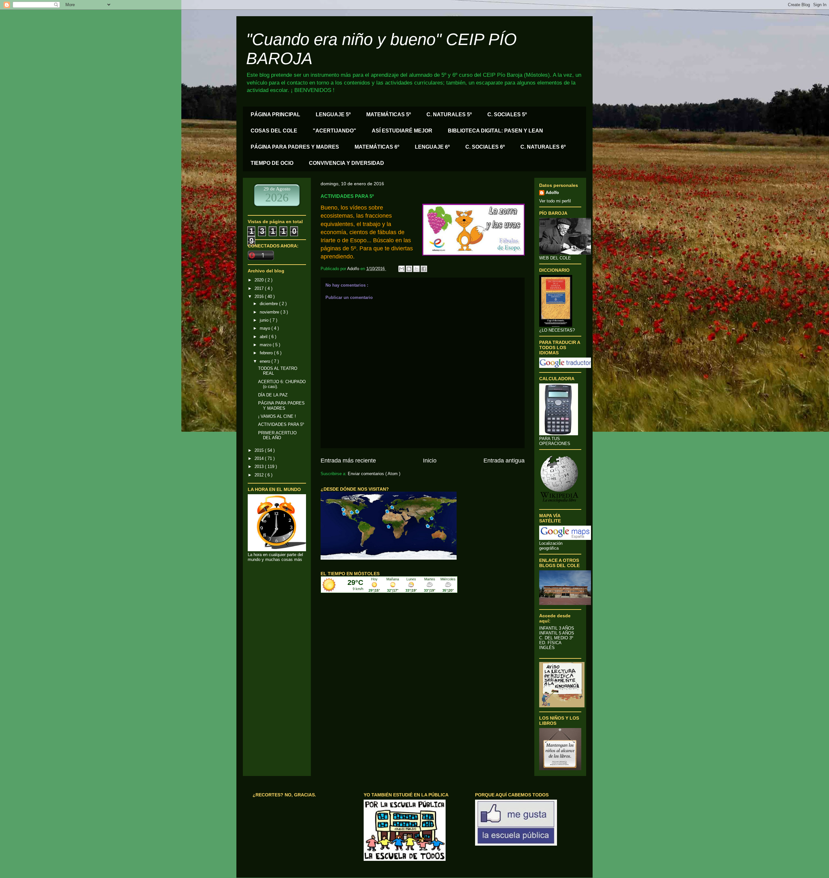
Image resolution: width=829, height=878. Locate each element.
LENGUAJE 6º (432, 147)
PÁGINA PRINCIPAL (275, 114)
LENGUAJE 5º (333, 114)
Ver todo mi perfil (555, 201)
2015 (260, 450)
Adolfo (552, 192)
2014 (260, 458)
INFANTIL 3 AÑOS (556, 628)
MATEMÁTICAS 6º (377, 147)
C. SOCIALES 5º (507, 114)
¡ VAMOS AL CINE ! (277, 416)
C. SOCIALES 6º (485, 147)
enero (265, 361)
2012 (260, 475)
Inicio (430, 460)
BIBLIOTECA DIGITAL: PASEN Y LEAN (495, 130)
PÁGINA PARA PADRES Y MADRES (295, 147)
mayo (265, 328)
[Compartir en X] (416, 269)
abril (264, 336)
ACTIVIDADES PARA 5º (281, 424)
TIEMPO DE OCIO (272, 163)
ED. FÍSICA (550, 642)
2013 (260, 466)
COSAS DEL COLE (274, 130)
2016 (260, 296)
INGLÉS (547, 647)
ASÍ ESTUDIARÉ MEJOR (402, 130)
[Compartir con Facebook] (424, 269)
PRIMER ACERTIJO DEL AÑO (277, 435)
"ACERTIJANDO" (334, 130)
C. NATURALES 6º (543, 147)
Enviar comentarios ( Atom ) (374, 473)
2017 (260, 288)
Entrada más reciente (348, 460)
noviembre (270, 312)
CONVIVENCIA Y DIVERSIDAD (346, 163)
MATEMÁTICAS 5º (388, 114)
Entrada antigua (504, 460)
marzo (266, 344)
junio (265, 320)
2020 (260, 280)
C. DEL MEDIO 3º (556, 637)
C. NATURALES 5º (449, 114)
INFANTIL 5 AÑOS (556, 633)
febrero (267, 352)
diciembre (269, 303)
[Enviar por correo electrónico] (401, 269)
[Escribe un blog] (409, 269)
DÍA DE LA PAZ (273, 395)
